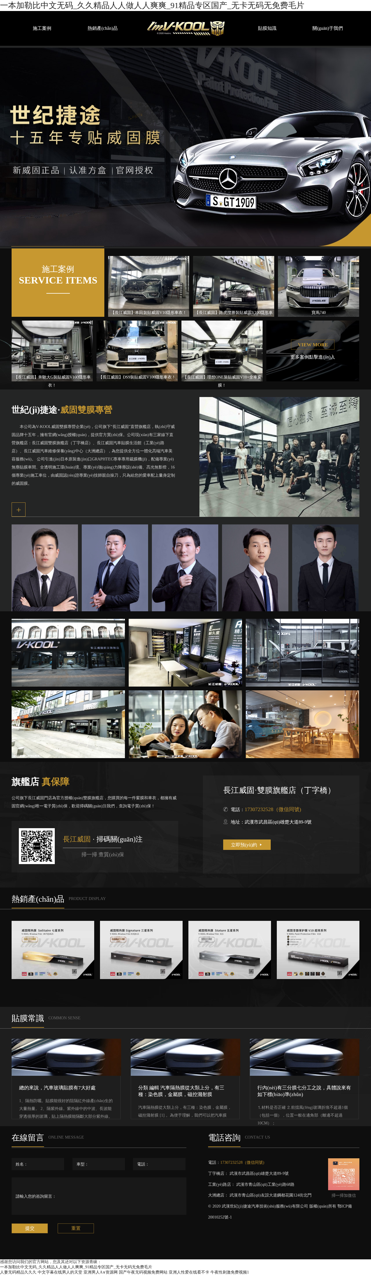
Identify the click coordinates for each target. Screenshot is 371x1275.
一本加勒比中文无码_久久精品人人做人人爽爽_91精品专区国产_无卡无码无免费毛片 (152, 5)
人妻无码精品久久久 (18, 1272)
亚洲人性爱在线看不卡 (189, 1272)
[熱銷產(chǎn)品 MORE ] (53, 950)
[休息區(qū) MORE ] (185, 724)
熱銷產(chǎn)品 (103, 28)
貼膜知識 (267, 28)
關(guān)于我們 (327, 28)
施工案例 (42, 28)
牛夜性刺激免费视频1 (229, 1272)
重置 (76, 1228)
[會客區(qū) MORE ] (302, 724)
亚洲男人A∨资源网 (100, 1272)
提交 (29, 1228)
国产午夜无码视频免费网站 (143, 1272)
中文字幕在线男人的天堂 (60, 1272)
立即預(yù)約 (247, 844)
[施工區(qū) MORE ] (302, 653)
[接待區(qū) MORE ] (185, 653)
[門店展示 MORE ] (68, 653)
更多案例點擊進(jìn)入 (312, 356)
